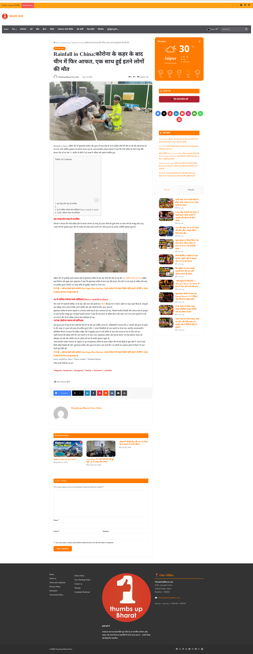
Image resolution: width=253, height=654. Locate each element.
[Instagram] (188, 113)
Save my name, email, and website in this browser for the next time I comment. (85, 543)
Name (56, 520)
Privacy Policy (54, 587)
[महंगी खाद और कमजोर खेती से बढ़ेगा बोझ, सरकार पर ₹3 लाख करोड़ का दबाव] (166, 203)
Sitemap (77, 588)
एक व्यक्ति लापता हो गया (132, 278)
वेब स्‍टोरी (80, 29)
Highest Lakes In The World (64, 459)
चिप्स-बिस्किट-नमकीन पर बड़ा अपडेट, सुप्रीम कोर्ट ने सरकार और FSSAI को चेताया (186, 259)
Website (106, 531)
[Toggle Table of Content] (95, 200)
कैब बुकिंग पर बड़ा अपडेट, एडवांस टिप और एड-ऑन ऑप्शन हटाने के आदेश (185, 271)
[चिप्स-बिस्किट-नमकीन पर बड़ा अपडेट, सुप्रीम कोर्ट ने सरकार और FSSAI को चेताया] (166, 259)
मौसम (52, 29)
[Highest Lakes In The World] (67, 449)
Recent (167, 190)
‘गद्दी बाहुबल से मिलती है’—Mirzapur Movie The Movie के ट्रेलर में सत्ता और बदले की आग (187, 284)
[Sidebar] (249, 5)
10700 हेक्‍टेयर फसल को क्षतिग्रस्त (68, 213)
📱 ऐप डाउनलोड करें (179, 99)
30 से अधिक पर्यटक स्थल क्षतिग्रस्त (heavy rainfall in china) (77, 210)
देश (13, 29)
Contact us (78, 584)
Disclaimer (53, 591)
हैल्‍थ (44, 29)
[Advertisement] (76, 179)
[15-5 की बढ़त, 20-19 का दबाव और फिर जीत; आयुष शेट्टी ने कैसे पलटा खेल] (166, 231)
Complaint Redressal (82, 592)
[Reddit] (105, 393)
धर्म (31, 29)
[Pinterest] (99, 393)
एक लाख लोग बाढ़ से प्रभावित (67, 204)
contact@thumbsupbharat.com (169, 598)
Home (6, 29)
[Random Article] (245, 5)
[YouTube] (182, 113)
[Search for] (246, 29)
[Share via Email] (118, 393)
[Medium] (194, 113)
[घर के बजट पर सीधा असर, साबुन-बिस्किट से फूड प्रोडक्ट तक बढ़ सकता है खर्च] (166, 310)
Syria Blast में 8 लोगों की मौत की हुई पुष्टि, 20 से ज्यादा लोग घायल (100, 460)
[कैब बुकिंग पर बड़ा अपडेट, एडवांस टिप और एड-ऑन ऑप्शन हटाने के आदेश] (166, 272)
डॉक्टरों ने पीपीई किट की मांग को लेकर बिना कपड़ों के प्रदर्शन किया (133, 443)
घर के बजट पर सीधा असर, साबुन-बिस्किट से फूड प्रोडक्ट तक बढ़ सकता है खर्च (186, 309)
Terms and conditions (57, 583)
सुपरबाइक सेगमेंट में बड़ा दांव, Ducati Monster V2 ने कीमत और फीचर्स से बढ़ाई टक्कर (186, 296)
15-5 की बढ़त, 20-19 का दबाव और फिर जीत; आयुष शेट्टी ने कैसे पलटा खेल (187, 231)
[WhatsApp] (200, 113)
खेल (37, 29)
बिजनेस (101, 29)
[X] (164, 113)
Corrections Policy (56, 595)
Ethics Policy (79, 576)
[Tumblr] (93, 393)
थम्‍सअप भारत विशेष (65, 29)
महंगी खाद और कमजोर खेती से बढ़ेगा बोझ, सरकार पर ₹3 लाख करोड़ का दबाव (99, 5)
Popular (191, 190)
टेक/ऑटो (90, 29)
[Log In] (241, 5)
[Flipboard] (179, 119)
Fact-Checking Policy (82, 580)
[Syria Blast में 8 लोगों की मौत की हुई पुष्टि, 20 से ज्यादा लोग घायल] (100, 449)
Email (56, 531)
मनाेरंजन (23, 29)
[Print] (124, 393)
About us (52, 578)
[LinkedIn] (87, 393)
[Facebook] (158, 113)
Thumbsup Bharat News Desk (68, 77)
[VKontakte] (112, 393)
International (65, 43)
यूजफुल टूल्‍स (112, 29)
